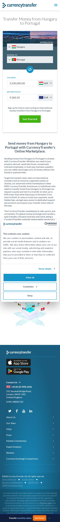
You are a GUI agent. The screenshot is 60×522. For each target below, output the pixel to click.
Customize (28, 286)
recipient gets (13, 92)
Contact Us (12, 382)
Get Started (39, 518)
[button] (55, 5)
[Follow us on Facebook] (16, 410)
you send (11, 78)
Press (9, 435)
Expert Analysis (13, 446)
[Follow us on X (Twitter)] (9, 410)
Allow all (30, 277)
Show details (45, 268)
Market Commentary (16, 440)
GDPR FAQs (33, 482)
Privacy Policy (28, 479)
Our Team (11, 423)
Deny (30, 295)
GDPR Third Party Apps (12, 485)
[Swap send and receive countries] (30, 69)
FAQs (9, 429)
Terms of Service (9, 479)
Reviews (10, 452)
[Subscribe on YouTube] (23, 410)
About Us (10, 417)
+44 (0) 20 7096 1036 (21, 386)
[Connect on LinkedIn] (30, 410)
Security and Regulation (12, 482)
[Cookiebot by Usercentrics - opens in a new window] (44, 224)
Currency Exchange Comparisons (22, 458)
